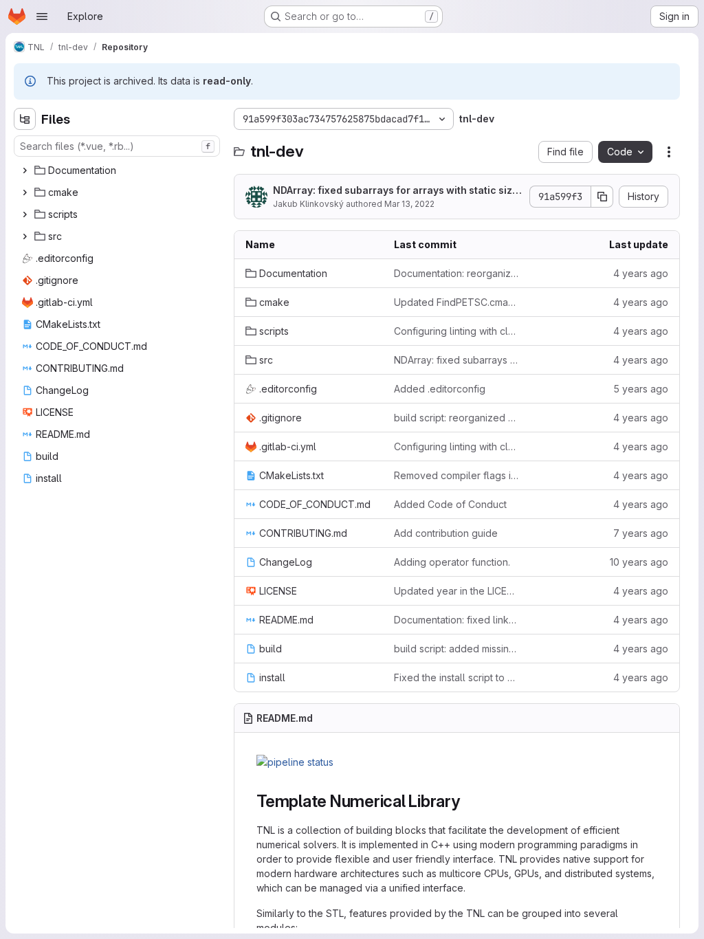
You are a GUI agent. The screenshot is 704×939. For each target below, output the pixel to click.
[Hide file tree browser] (25, 119)
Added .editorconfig (439, 389)
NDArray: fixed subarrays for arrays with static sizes (395, 190)
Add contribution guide (446, 533)
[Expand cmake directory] (24, 192)
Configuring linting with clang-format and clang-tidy (457, 331)
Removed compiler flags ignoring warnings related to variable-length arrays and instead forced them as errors (457, 475)
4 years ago (640, 273)
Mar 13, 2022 (409, 204)
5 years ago (640, 389)
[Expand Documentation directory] (24, 170)
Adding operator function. (452, 562)
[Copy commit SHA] (602, 197)
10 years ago (639, 562)
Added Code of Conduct (450, 504)
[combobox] (117, 146)
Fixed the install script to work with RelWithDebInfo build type (457, 677)
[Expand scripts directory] (24, 214)
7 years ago (640, 533)
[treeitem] (118, 170)
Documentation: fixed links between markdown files (457, 620)
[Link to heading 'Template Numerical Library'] (469, 801)
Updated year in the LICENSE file (457, 591)
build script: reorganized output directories (457, 417)
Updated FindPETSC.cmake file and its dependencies (457, 302)
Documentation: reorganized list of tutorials (457, 273)
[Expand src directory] (24, 236)
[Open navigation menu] (42, 16)
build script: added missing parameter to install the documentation (457, 648)
